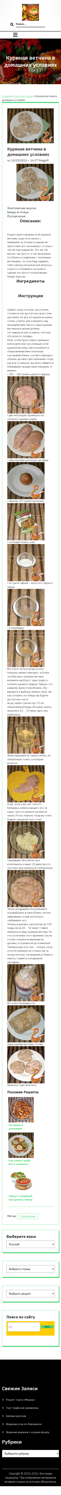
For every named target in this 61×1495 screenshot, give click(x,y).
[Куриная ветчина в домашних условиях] (26, 394)
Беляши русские (16, 1416)
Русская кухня (28, 1216)
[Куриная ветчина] (26, 607)
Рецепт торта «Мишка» (20, 1399)
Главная (6, 96)
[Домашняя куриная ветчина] (26, 888)
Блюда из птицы (23, 96)
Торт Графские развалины (22, 1407)
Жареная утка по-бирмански (24, 1424)
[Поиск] (12, 24)
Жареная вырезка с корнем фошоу (27, 1432)
